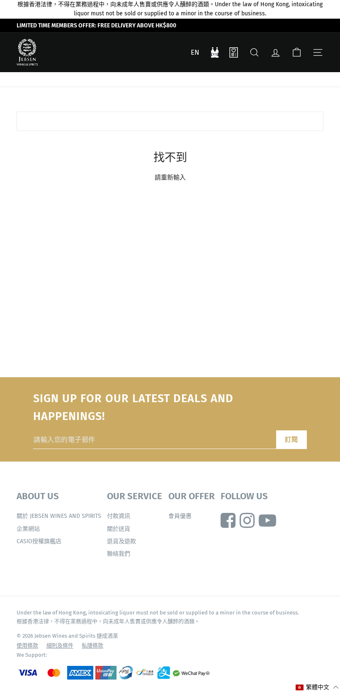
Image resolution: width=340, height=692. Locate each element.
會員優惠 (180, 516)
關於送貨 (118, 528)
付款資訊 (118, 516)
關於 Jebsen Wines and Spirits (59, 516)
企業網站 (28, 528)
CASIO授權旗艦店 (39, 541)
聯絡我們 (118, 553)
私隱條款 (92, 645)
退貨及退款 (121, 541)
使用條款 (27, 645)
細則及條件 (59, 645)
